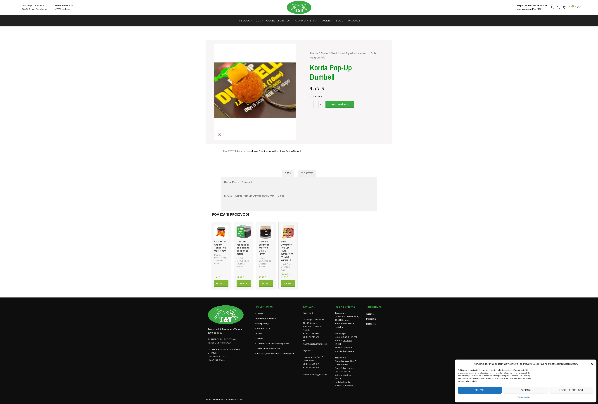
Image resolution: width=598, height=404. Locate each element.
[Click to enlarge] (219, 134)
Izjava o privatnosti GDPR (267, 348)
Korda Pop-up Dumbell (290, 151)
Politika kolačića (524, 397)
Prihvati (480, 390)
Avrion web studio (234, 399)
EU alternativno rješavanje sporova (272, 343)
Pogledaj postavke (571, 390)
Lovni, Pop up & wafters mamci (354, 53)
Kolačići (259, 338)
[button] (591, 363)
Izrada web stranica (215, 399)
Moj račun (371, 318)
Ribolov (324, 53)
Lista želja (371, 323)
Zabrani (525, 390)
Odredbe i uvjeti (263, 328)
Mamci (334, 53)
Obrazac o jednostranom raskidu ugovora (275, 353)
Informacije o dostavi (265, 318)
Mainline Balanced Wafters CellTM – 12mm (264, 247)
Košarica (370, 313)
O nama (259, 313)
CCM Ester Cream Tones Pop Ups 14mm (220, 246)
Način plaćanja (262, 323)
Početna (314, 53)
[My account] (552, 7)
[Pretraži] (558, 7)
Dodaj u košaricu (339, 104)
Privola (258, 333)
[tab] (288, 173)
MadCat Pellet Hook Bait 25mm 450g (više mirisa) (243, 247)
